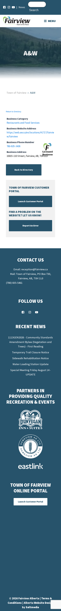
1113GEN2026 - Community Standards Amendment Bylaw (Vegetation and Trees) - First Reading (30, 342)
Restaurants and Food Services (23, 122)
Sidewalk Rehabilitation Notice (30, 358)
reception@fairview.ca (34, 269)
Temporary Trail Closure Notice (30, 352)
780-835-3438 (13, 146)
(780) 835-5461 (14, 282)
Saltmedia (32, 607)
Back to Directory (24, 169)
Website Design (43, 603)
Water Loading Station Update (31, 364)
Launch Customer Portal (30, 201)
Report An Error (30, 225)
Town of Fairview (16, 92)
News (22, 7)
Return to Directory (13, 111)
